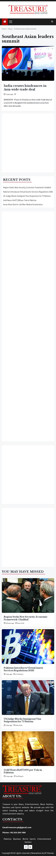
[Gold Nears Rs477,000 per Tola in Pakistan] (28, 748)
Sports (33, 839)
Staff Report (19, 776)
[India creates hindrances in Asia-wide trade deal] (28, 63)
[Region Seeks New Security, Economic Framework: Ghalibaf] (28, 595)
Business (17, 839)
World (25, 839)
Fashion (28, 842)
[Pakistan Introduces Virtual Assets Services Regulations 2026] (28, 646)
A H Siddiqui (19, 674)
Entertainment (44, 839)
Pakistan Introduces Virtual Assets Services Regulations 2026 (28, 192)
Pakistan (7, 839)
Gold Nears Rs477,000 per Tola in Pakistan (19, 200)
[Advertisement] (28, 143)
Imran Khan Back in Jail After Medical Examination (23, 204)
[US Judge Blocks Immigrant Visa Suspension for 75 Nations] (28, 697)
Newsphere (36, 853)
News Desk (20, 623)
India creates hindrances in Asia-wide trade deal (25, 87)
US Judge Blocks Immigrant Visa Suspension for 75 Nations (27, 196)
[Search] (52, 21)
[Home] (4, 22)
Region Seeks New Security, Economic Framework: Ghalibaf (27, 187)
